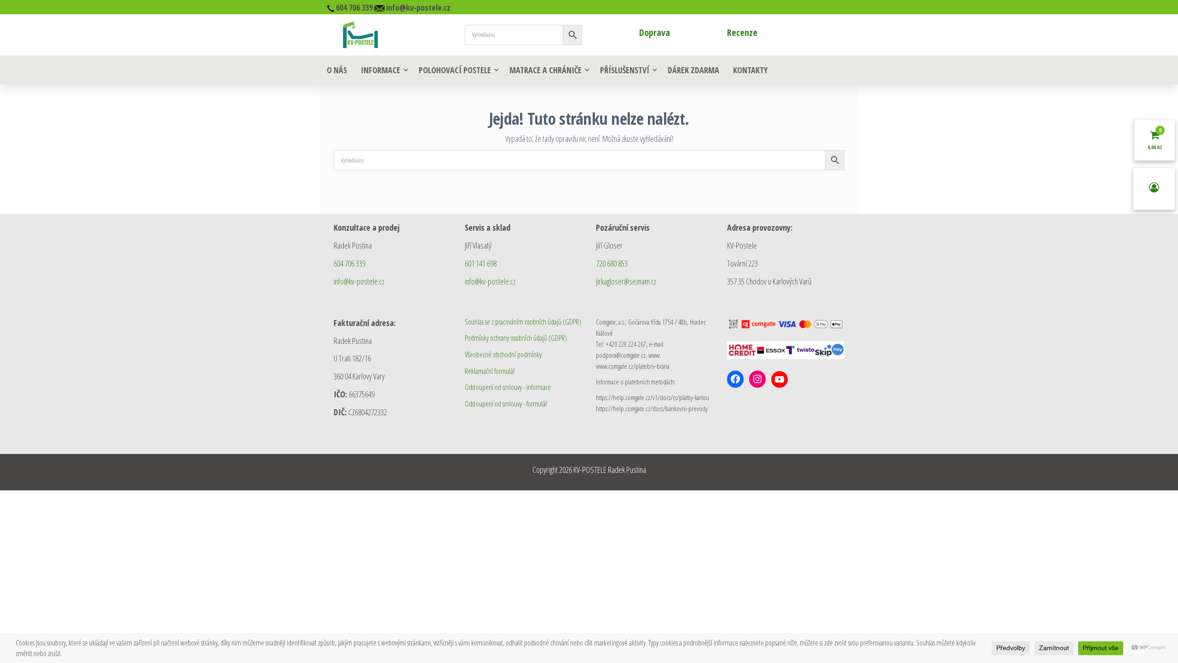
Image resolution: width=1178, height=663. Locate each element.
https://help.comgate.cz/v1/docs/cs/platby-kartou (652, 397)
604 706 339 (349, 263)
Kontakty (750, 70)
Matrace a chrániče (545, 70)
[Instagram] (757, 379)
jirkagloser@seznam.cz (626, 281)
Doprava (654, 32)
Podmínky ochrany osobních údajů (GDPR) (516, 338)
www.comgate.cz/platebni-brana (633, 366)
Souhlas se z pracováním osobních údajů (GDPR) (523, 322)
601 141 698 (481, 263)
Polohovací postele (455, 70)
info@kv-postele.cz (359, 281)
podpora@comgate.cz (621, 355)
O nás (337, 70)
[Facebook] (735, 379)
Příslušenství (624, 70)
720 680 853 (612, 263)
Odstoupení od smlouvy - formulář (506, 404)
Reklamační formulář (490, 371)
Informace (380, 70)
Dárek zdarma (693, 70)
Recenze (742, 32)
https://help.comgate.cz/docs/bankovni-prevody (652, 408)
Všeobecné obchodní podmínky (503, 354)
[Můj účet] (1154, 188)
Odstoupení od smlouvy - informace (508, 387)
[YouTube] (779, 379)
